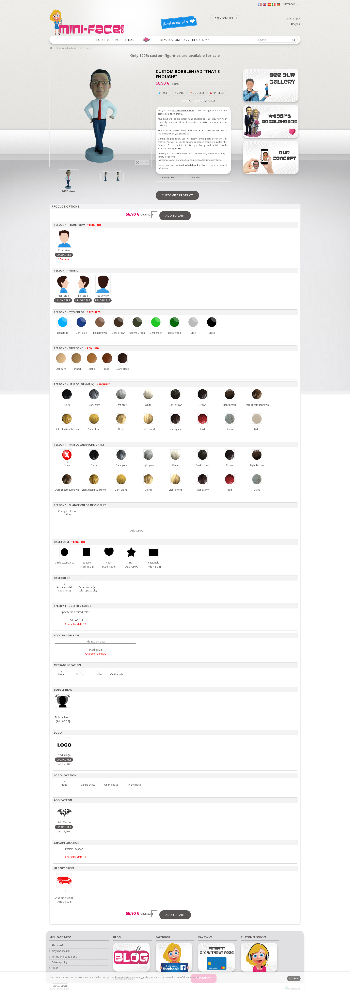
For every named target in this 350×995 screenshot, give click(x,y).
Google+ (198, 93)
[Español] (269, 4)
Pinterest (218, 93)
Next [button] (149, 114)
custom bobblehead (183, 110)
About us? (57, 945)
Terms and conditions (64, 956)
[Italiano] (273, 4)
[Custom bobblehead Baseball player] (68, 179)
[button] (114, 40)
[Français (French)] (259, 4)
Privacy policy (59, 962)
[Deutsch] (278, 4)
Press (55, 968)
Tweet (165, 93)
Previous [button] (51, 114)
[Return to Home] (50, 48)
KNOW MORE (60, 986)
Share (180, 93)
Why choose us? (61, 951)
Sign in (297, 24)
